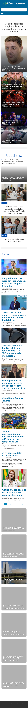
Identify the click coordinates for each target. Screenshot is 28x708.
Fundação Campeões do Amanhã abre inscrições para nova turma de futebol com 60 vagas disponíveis (13, 684)
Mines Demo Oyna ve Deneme (12, 399)
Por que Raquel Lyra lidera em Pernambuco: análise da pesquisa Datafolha (13, 282)
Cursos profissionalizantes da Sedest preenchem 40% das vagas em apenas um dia (13, 528)
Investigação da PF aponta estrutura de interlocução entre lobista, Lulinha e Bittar (13, 384)
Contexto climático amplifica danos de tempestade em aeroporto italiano (14, 27)
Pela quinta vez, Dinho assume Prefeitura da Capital (14, 240)
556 (22, 504)
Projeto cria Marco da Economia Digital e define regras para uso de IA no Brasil (14, 581)
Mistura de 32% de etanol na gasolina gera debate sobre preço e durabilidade (13, 316)
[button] (2, 13)
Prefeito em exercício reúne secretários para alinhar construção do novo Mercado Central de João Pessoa (14, 210)
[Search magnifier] (25, 10)
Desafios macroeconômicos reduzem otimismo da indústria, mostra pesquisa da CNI (12, 436)
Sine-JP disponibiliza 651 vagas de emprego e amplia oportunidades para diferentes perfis (13, 554)
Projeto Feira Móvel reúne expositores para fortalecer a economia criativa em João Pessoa (13, 633)
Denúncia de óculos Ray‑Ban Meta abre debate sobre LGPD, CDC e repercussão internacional (11, 350)
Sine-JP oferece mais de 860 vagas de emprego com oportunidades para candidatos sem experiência (13, 607)
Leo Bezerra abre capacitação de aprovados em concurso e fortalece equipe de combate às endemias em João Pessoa (13, 658)
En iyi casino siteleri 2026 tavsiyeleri (11, 454)
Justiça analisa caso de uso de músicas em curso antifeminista (13, 492)
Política (4, 203)
